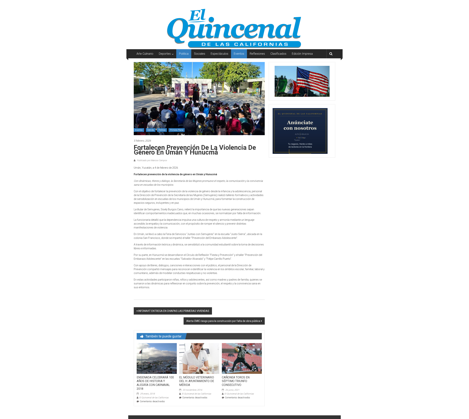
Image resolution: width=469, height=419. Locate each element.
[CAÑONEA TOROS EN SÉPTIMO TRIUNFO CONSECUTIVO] (242, 358)
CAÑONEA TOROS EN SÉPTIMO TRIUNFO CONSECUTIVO (236, 381)
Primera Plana (176, 130)
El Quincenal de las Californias (154, 397)
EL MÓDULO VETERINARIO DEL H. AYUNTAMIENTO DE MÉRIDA (196, 381)
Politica (184, 53)
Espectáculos (219, 53)
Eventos (239, 53)
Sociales (199, 53)
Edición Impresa (302, 53)
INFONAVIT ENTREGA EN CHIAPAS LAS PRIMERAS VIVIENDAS (173, 310)
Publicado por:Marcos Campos (151, 160)
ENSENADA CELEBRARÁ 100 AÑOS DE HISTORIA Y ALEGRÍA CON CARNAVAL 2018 (155, 383)
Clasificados (278, 53)
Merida (150, 130)
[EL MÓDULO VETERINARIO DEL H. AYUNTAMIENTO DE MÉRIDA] (199, 358)
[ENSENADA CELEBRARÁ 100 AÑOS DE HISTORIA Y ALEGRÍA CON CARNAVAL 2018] (157, 358)
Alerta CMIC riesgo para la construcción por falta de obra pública (223, 321)
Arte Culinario (144, 53)
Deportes (165, 53)
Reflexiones (257, 53)
